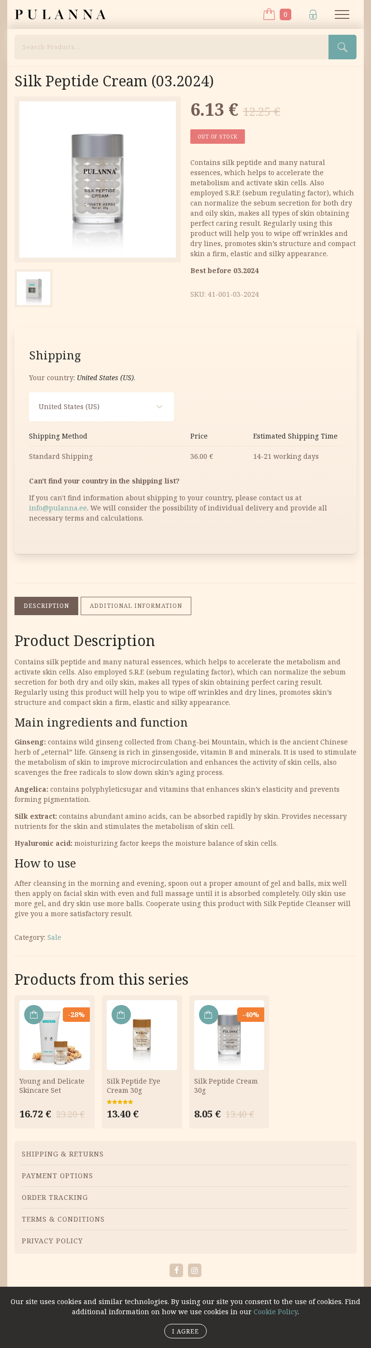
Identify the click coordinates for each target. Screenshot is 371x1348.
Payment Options (57, 1175)
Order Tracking (55, 1197)
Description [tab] (46, 606)
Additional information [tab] (136, 606)
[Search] (342, 47)
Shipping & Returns (63, 1153)
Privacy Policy (52, 1240)
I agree (185, 1331)
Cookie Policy (276, 1311)
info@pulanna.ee (58, 507)
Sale (54, 937)
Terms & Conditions (63, 1219)
